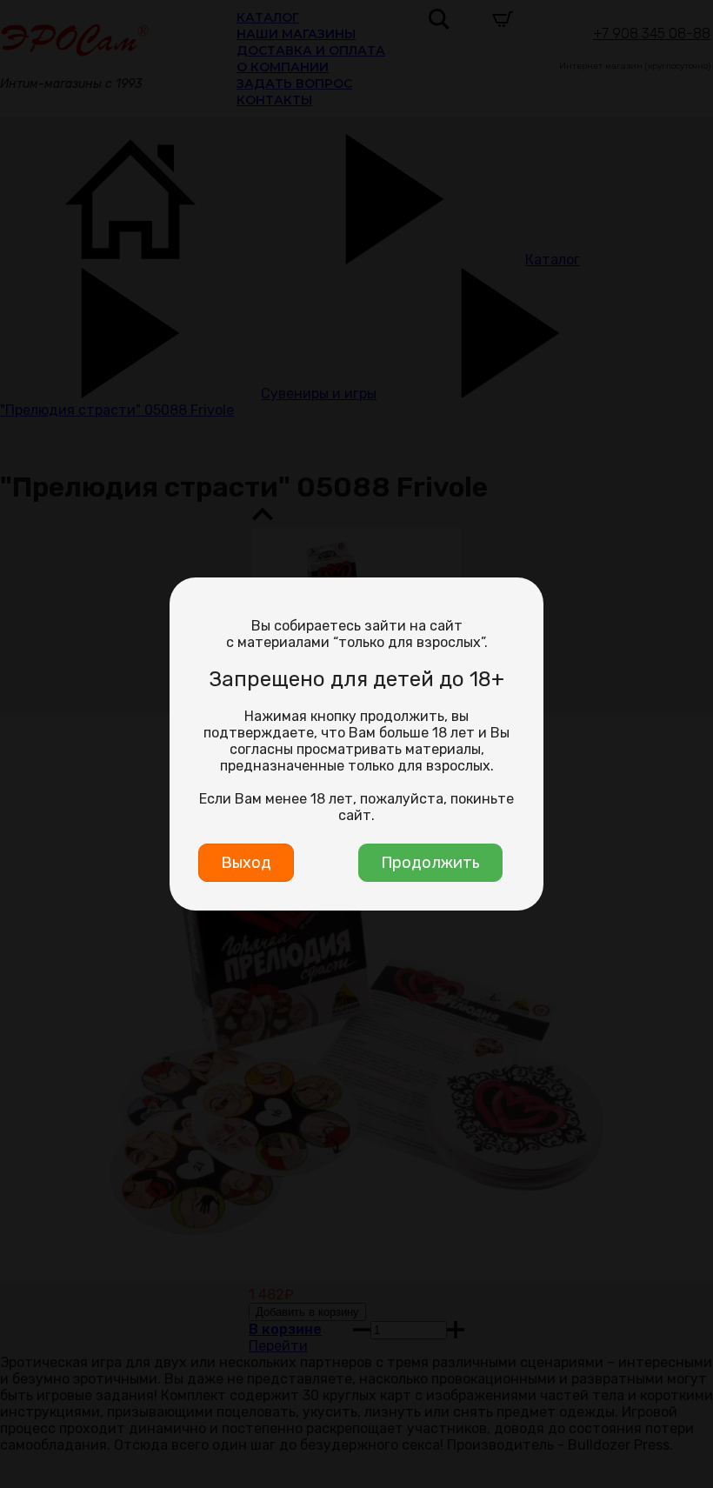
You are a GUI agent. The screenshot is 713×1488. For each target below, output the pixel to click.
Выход (246, 862)
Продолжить (430, 862)
